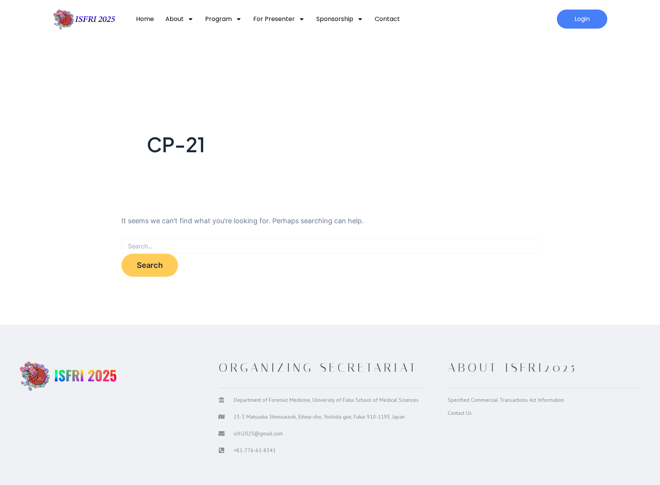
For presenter (274, 19)
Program (218, 19)
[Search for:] (330, 246)
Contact (387, 19)
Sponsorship (334, 19)
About (174, 19)
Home (145, 19)
